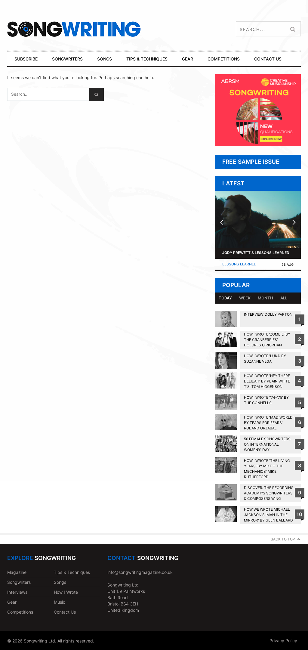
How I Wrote (66, 592)
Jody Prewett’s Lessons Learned (255, 252)
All (283, 298)
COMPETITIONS (224, 58)
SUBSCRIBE (26, 58)
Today (225, 298)
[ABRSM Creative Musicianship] (258, 144)
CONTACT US (268, 58)
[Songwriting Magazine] (102, 29)
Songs (60, 582)
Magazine (16, 572)
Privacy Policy (283, 640)
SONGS (104, 58)
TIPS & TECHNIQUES (147, 58)
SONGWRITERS (67, 58)
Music (59, 602)
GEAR (187, 58)
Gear (12, 602)
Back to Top (283, 539)
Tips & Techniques (72, 572)
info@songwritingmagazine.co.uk (140, 572)
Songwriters (19, 582)
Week (245, 298)
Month (265, 298)
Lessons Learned (239, 264)
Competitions (20, 611)
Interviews (17, 592)
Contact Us (65, 611)
